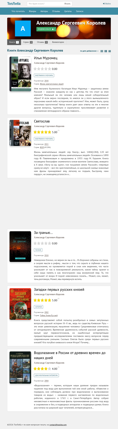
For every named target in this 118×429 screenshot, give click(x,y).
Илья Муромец (45, 58)
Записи (79, 11)
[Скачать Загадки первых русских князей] (20, 304)
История (38, 307)
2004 (46, 381)
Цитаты (68, 11)
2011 (46, 144)
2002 (46, 312)
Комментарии (58, 42)
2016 (46, 81)
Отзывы (56, 11)
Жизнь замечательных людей (51, 84)
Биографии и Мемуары (44, 75)
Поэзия (38, 250)
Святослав (42, 121)
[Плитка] (102, 51)
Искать (67, 4)
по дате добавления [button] (88, 51)
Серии (27, 42)
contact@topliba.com (58, 425)
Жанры (32, 11)
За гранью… (43, 232)
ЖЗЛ (42, 147)
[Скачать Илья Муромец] (20, 74)
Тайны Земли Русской (49, 315)
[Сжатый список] (109, 51)
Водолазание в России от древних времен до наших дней (69, 355)
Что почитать (18, 11)
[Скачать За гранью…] (20, 246)
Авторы (44, 11)
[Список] (105, 51)
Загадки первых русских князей (59, 289)
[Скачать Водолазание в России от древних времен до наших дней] (20, 367)
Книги (13, 42)
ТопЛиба (13, 3)
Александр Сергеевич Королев (71, 22)
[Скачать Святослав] (20, 133)
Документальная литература (46, 375)
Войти (108, 4)
